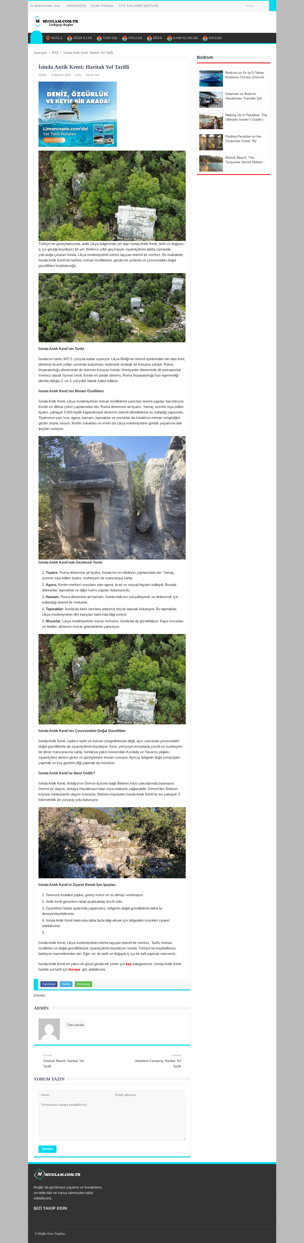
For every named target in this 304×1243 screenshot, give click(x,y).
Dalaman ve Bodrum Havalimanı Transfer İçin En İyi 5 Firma (246, 98)
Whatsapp (83, 984)
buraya (75, 969)
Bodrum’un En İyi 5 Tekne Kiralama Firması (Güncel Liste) (244, 77)
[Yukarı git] (294, 1234)
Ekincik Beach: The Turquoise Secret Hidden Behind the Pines (244, 162)
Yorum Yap (92, 75)
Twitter (66, 984)
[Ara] (272, 6)
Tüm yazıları (75, 1025)
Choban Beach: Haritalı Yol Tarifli (63, 1061)
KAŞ (78, 75)
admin (42, 75)
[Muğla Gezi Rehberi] (55, 25)
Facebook (49, 984)
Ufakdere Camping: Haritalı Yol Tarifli (158, 1061)
